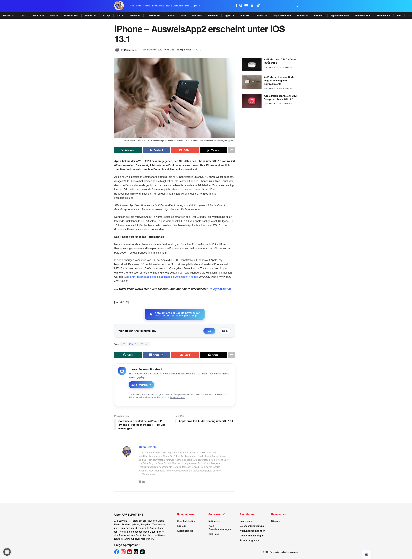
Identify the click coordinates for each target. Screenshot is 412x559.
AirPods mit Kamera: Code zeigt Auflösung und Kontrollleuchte (279, 80)
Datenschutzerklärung (252, 525)
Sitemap (275, 521)
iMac (183, 15)
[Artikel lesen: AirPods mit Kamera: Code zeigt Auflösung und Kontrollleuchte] (252, 82)
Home (131, 5)
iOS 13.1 (144, 344)
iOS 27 (23, 15)
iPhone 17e (90, 15)
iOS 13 (132, 344)
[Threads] (136, 551)
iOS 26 (120, 15)
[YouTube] (129, 551)
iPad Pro (244, 15)
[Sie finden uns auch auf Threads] (252, 5)
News (138, 5)
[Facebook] (116, 551)
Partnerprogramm (177, 397)
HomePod (213, 15)
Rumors (146, 5)
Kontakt (181, 525)
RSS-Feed (213, 533)
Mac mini (197, 15)
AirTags (106, 15)
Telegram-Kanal (220, 289)
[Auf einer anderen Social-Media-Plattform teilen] (231, 150)
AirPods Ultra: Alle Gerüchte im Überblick (280, 61)
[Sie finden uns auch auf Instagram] (240, 5)
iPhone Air (261, 15)
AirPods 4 (319, 15)
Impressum (246, 521)
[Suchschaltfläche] (297, 6)
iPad (399, 15)
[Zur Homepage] (119, 5)
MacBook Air (383, 15)
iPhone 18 (8, 15)
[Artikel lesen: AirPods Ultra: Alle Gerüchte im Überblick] (252, 65)
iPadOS (171, 15)
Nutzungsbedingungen (252, 530)
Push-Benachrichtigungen (219, 527)
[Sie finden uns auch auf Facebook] (236, 5)
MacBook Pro (153, 15)
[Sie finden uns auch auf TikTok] (258, 5)
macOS (54, 15)
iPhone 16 (302, 15)
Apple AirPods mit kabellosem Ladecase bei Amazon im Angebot (161, 277)
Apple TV (229, 15)
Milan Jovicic (130, 49)
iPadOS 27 (38, 15)
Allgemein (195, 5)
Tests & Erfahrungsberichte (177, 5)
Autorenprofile (185, 530)
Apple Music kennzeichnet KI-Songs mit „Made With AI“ (280, 97)
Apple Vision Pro (282, 15)
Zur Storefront (139, 384)
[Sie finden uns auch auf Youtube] (246, 5)
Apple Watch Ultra (340, 15)
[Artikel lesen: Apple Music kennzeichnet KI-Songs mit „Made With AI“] (252, 101)
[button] (7, 552)
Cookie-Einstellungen (252, 535)
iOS (124, 344)
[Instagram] (123, 551)
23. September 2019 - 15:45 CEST (159, 49)
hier (169, 225)
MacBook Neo (71, 15)
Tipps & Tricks (158, 5)
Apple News (185, 49)
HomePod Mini (362, 15)
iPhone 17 (135, 15)
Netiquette (214, 521)
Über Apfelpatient (186, 521)
